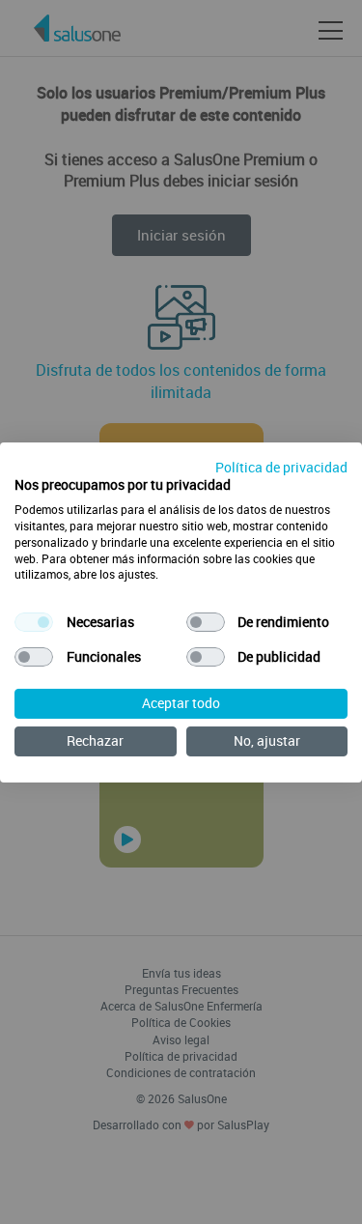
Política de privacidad (281, 466)
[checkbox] (33, 622)
